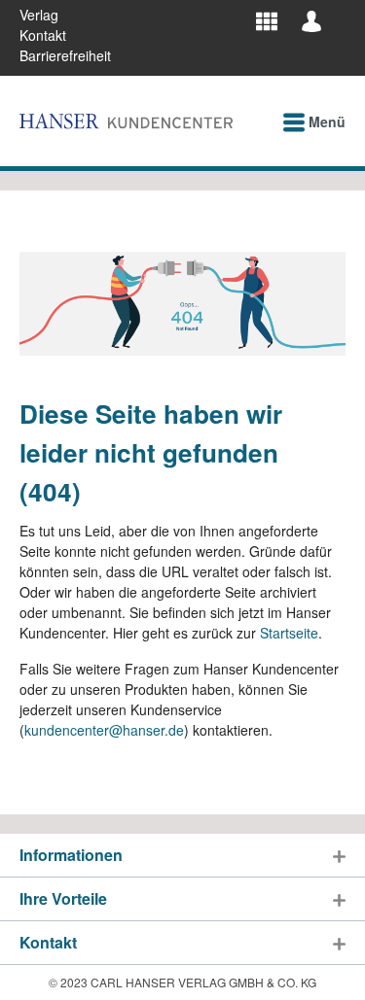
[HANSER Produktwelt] (266, 20)
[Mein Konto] (311, 20)
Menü (325, 121)
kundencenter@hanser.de (104, 730)
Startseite (289, 632)
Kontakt (42, 35)
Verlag (38, 14)
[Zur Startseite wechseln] (126, 121)
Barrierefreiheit (65, 55)
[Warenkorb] (340, 14)
